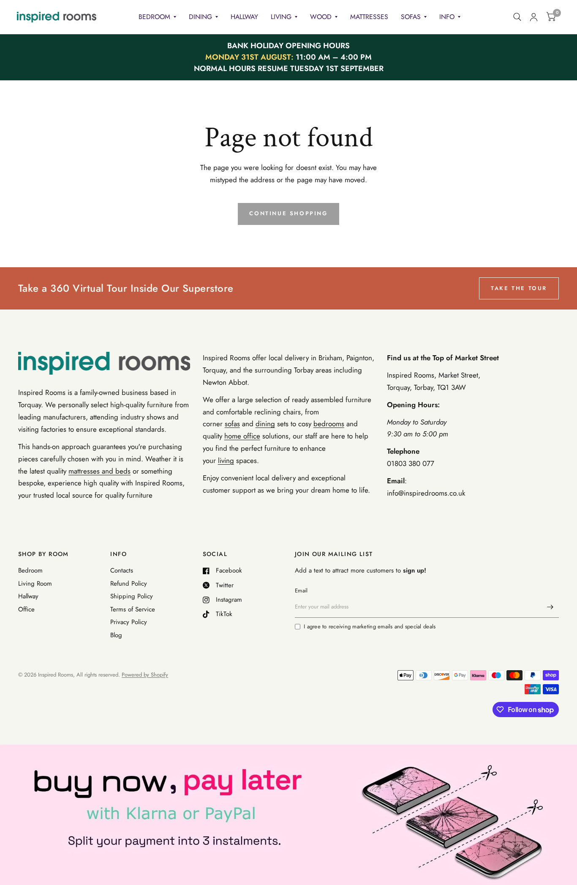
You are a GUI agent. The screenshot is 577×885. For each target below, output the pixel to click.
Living (281, 17)
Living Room (35, 583)
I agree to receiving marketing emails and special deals (369, 626)
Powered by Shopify (145, 675)
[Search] (517, 17)
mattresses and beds (99, 471)
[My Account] (533, 17)
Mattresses (369, 17)
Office (26, 609)
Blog (116, 635)
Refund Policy (128, 583)
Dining (200, 17)
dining (265, 424)
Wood (321, 17)
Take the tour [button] (519, 288)
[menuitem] (157, 17)
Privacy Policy (128, 622)
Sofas (411, 17)
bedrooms (328, 424)
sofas (232, 424)
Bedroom (154, 17)
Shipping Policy (131, 596)
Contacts (121, 570)
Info (447, 17)
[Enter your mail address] (550, 607)
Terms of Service (132, 609)
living (226, 460)
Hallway (244, 17)
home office (242, 436)
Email (301, 590)
